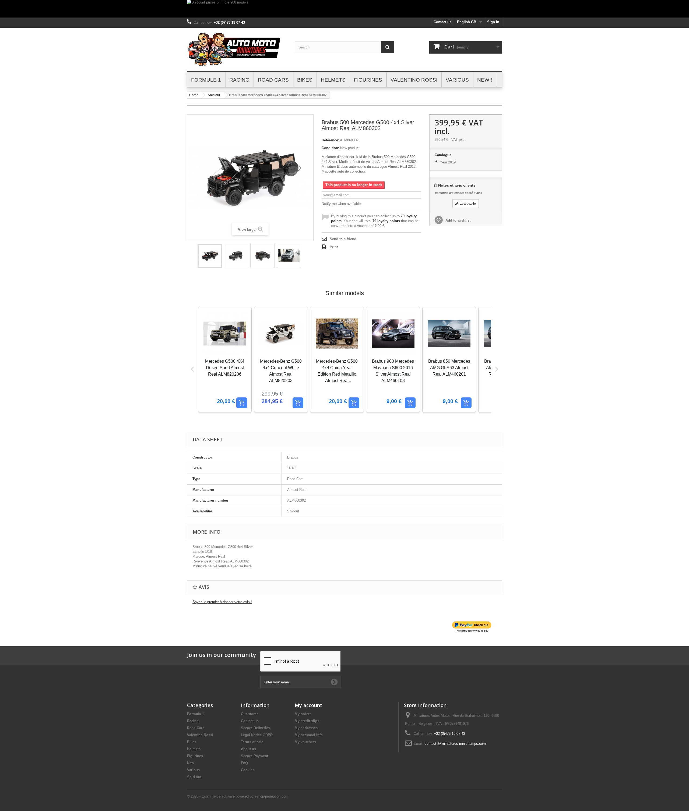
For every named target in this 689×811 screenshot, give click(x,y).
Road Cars (195, 728)
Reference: (330, 140)
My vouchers (305, 742)
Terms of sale (252, 742)
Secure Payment (254, 756)
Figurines (195, 756)
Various (193, 770)
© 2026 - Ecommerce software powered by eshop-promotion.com (237, 796)
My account (308, 705)
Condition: (330, 148)
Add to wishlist (457, 220)
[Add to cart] (241, 402)
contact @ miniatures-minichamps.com (455, 744)
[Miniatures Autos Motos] (237, 49)
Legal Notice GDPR (257, 735)
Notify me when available (341, 204)
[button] (192, 369)
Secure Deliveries (255, 728)
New (190, 763)
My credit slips (307, 721)
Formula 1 (195, 714)
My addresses (306, 728)
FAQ (244, 763)
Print (334, 247)
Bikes (191, 742)
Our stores (249, 714)
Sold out (214, 95)
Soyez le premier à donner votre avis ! (222, 602)
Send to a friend (343, 239)
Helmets (194, 749)
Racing (193, 721)
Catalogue (443, 155)
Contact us (442, 22)
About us (248, 749)
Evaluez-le (467, 203)
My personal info (309, 735)
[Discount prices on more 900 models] (344, 9)
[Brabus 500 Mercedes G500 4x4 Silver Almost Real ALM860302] (210, 256)
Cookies (247, 770)
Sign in (493, 22)
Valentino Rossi (200, 735)
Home (193, 95)
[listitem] (225, 360)
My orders (303, 714)
